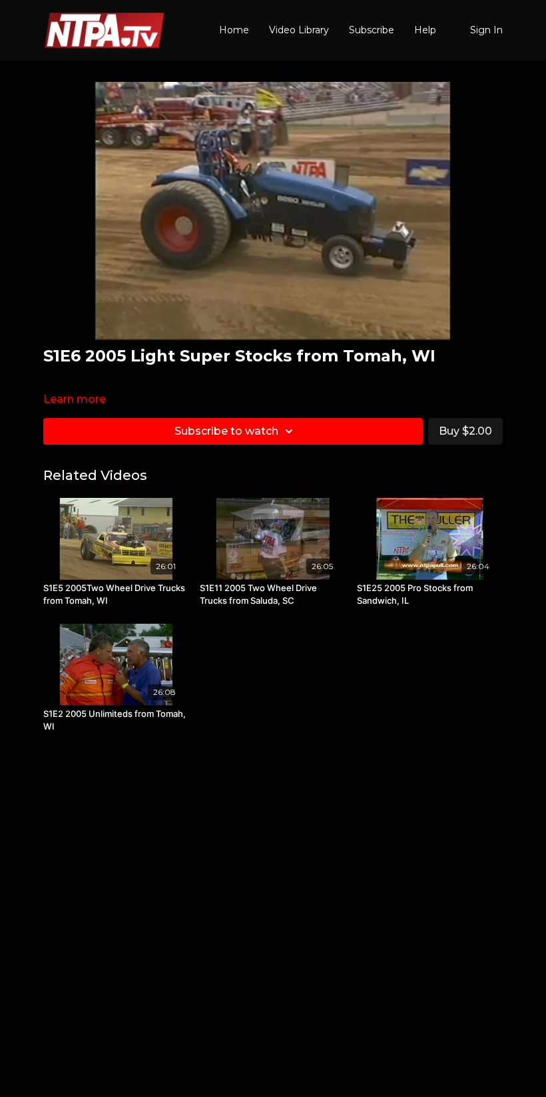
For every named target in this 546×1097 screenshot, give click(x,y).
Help (425, 30)
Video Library (299, 30)
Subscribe (371, 30)
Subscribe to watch (226, 431)
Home (234, 30)
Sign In (486, 30)
